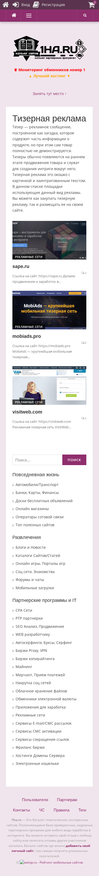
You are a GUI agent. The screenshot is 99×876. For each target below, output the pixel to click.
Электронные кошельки (37, 763)
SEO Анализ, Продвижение (40, 626)
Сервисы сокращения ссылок (42, 739)
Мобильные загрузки (35, 587)
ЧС (42, 810)
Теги (82, 810)
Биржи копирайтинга (35, 658)
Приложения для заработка (41, 707)
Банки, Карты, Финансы (37, 492)
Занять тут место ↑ (50, 93)
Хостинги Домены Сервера (40, 755)
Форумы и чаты (30, 579)
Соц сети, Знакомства (35, 571)
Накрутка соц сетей (33, 682)
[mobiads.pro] (49, 309)
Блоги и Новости (31, 547)
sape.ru (20, 266)
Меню (26, 15)
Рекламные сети (29, 257)
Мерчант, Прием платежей (40, 674)
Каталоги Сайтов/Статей (38, 555)
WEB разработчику (33, 634)
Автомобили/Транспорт (37, 484)
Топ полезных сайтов (35, 524)
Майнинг (24, 666)
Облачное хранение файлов (41, 690)
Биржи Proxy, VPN (31, 650)
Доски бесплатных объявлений (44, 500)
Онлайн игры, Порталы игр (40, 563)
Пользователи (35, 799)
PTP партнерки (29, 618)
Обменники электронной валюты (46, 698)
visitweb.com (27, 412)
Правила (61, 810)
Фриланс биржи (30, 747)
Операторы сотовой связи (40, 516)
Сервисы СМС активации (39, 731)
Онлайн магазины (32, 508)
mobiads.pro (26, 336)
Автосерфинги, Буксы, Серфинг (44, 642)
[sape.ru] (49, 239)
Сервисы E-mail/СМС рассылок (44, 723)
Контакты (21, 810)
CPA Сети (24, 610)
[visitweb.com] (49, 385)
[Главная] (6, 5)
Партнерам (67, 799)
